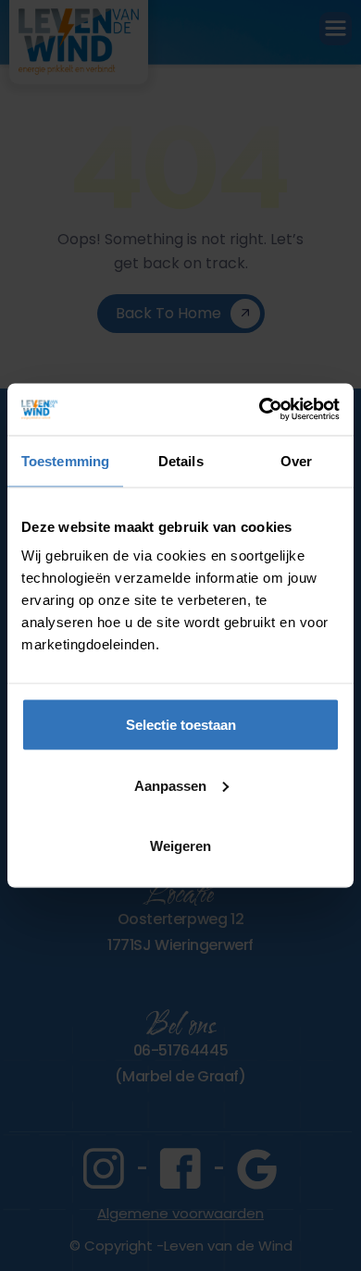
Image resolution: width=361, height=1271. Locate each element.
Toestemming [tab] (65, 460)
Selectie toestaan (181, 725)
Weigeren (180, 846)
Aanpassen (170, 785)
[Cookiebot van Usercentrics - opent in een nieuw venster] (260, 410)
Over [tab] (296, 460)
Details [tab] (181, 460)
